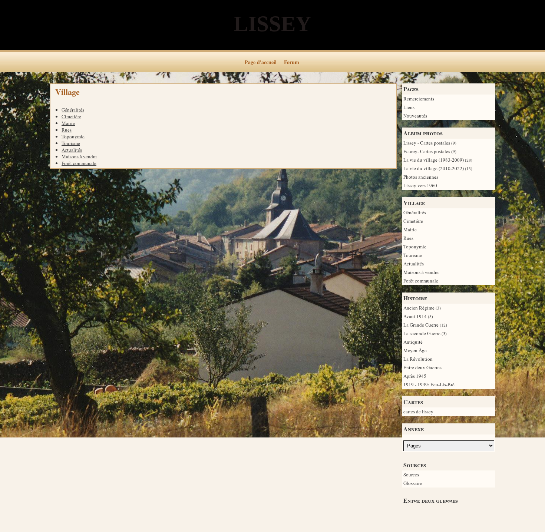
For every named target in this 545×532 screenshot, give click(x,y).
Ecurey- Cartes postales (429, 151)
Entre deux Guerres (422, 367)
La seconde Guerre (425, 333)
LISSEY (272, 23)
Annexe (413, 428)
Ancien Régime (422, 307)
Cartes (413, 401)
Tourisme (412, 255)
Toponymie (414, 246)
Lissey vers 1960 (420, 185)
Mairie (410, 229)
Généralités (414, 212)
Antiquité (413, 341)
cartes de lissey (418, 411)
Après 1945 (414, 376)
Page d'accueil (261, 62)
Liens (408, 107)
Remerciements (418, 98)
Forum (291, 62)
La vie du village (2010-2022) (437, 168)
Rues (408, 238)
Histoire (415, 298)
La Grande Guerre (425, 324)
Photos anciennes (420, 177)
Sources (414, 464)
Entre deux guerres (430, 500)
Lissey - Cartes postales (429, 142)
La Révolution (418, 359)
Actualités (413, 263)
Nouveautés (415, 115)
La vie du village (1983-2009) (437, 159)
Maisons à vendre (421, 272)
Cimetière (413, 221)
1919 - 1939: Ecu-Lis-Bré (429, 384)
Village (414, 202)
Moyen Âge (415, 350)
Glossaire (412, 483)
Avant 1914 (418, 316)
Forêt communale (420, 280)
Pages (411, 89)
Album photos (423, 133)
